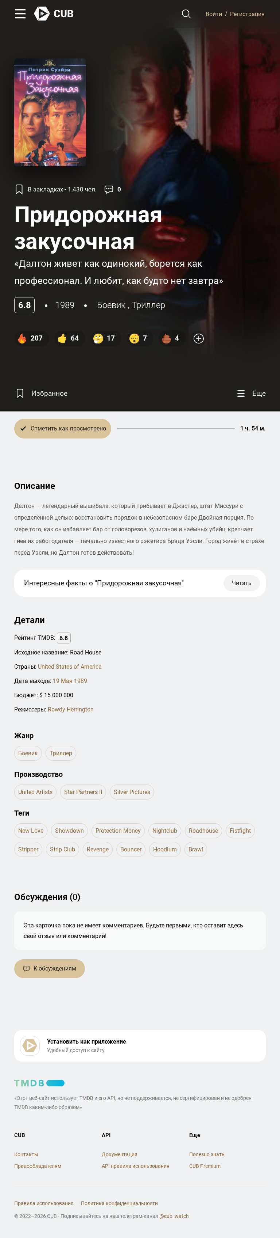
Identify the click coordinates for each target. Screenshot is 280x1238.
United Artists (35, 792)
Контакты (26, 1154)
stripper (28, 849)
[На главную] (54, 14)
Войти (214, 13)
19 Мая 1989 (70, 680)
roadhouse (203, 830)
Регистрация (247, 13)
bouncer (130, 849)
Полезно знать (207, 1154)
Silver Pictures (132, 792)
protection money (118, 830)
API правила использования (136, 1166)
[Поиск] (186, 14)
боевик (111, 305)
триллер (148, 305)
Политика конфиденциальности (119, 1203)
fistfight (240, 830)
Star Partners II (83, 792)
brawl (195, 849)
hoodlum (165, 849)
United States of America (70, 666)
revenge (98, 849)
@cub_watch (174, 1216)
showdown (69, 830)
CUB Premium (205, 1166)
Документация (119, 1154)
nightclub (164, 830)
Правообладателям (37, 1166)
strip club (62, 849)
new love (30, 830)
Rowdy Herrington (71, 709)
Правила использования (44, 1203)
